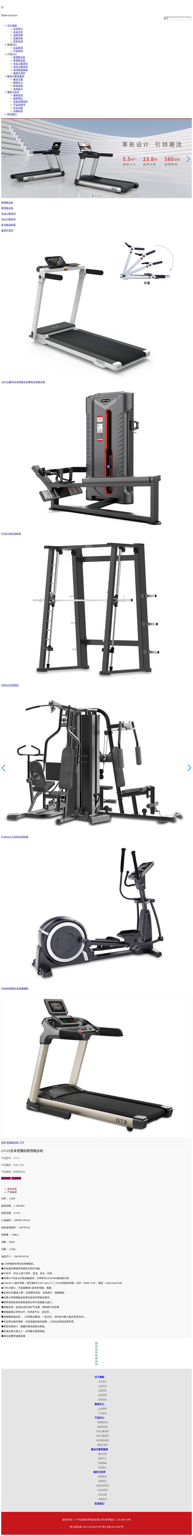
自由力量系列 (20, 66)
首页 (3, 1142)
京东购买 (16, 1178)
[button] (188, 158)
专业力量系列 (20, 63)
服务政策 (18, 95)
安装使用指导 (20, 101)
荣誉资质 (18, 41)
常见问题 (18, 108)
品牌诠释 (18, 35)
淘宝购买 (6, 1178)
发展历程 (18, 38)
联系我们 (12, 114)
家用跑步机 (19, 60)
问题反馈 (18, 111)
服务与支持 (13, 92)
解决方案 (18, 79)
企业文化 (18, 32)
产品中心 (12, 54)
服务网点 (18, 98)
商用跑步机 (19, 57)
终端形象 (18, 85)
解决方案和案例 (15, 76)
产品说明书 (19, 104)
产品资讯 (18, 51)
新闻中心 (12, 44)
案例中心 (18, 82)
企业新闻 (18, 47)
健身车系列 (19, 73)
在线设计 (18, 89)
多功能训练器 (20, 70)
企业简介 (18, 28)
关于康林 (12, 25)
